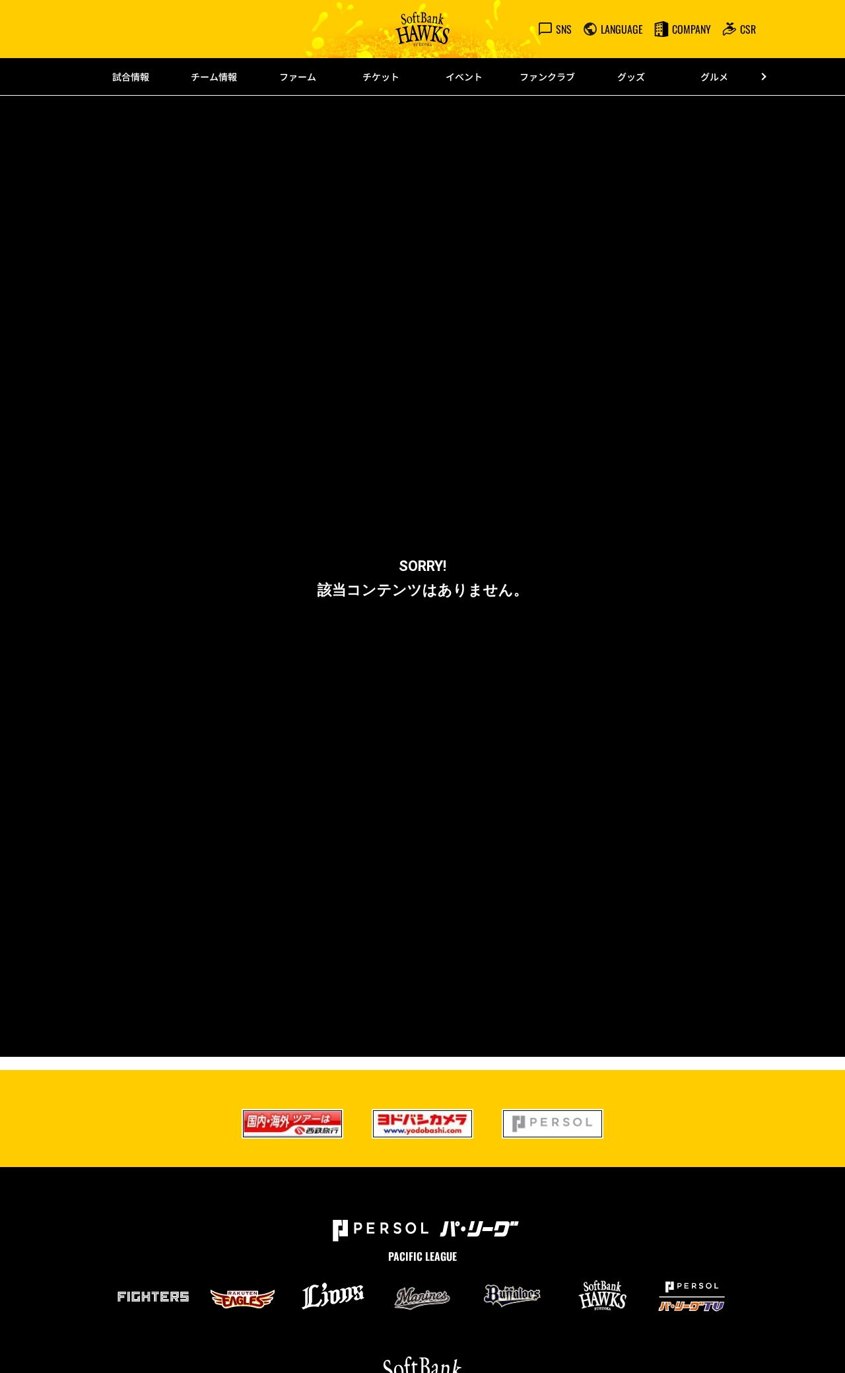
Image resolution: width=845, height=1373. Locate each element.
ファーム (297, 76)
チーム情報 (214, 76)
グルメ (714, 76)
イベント (464, 76)
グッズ (631, 76)
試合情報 (130, 76)
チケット (380, 76)
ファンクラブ (547, 76)
